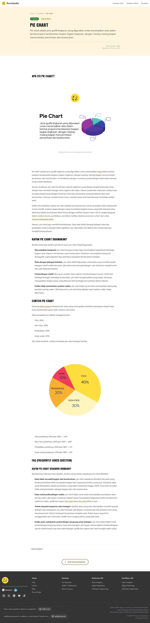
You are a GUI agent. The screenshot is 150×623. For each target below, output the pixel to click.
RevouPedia (36, 592)
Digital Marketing (98, 586)
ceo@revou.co (60, 616)
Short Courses (67, 589)
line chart (82, 501)
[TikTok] (24, 596)
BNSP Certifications (69, 586)
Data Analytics (97, 582)
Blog (33, 589)
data (100, 171)
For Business (67, 582)
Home (32, 13)
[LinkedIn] (14, 596)
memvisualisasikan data (42, 219)
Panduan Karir (118, 3)
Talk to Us (46, 609)
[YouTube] (19, 596)
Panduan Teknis (132, 3)
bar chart (69, 501)
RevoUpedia (13, 3)
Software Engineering (100, 589)
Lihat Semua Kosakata (76, 562)
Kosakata (144, 3)
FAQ (33, 582)
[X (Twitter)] (9, 596)
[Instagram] (4, 596)
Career (34, 586)
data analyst (45, 306)
